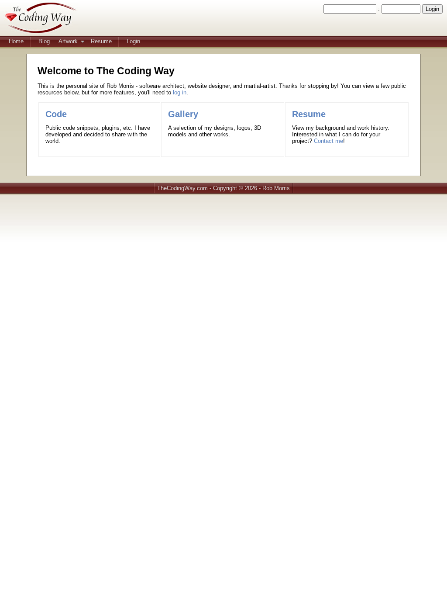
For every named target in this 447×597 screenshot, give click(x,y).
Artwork (68, 41)
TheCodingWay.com (182, 188)
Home (16, 41)
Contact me (328, 141)
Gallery (183, 114)
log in (179, 92)
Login (133, 41)
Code (56, 114)
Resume (101, 41)
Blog (44, 41)
